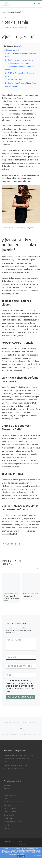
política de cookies (23, 853)
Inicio (3, 12)
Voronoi (6, 825)
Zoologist (7, 828)
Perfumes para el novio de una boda (15, 765)
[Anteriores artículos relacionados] (32, 567)
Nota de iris (27, 596)
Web (9, 675)
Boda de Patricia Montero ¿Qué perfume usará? (19, 755)
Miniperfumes (8, 805)
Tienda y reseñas (9, 815)
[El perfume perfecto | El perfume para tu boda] (6, 3)
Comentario (14, 640)
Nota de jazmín (8, 762)
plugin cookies (36, 855)
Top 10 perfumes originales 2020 (14, 768)
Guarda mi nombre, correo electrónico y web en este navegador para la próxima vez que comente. (20, 686)
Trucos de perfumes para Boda (13, 822)
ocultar (17, 46)
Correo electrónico (19, 666)
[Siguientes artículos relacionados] (37, 567)
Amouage (7, 785)
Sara (6, 27)
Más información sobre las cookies (14, 802)
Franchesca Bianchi (10, 795)
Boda (8, 12)
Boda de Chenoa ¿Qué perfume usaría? (16, 759)
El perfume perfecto (16, 842)
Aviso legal (7, 789)
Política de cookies (10, 808)
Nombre (12, 657)
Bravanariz (7, 792)
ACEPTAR (21, 856)
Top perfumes (8, 818)
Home (6, 799)
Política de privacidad (10, 812)
